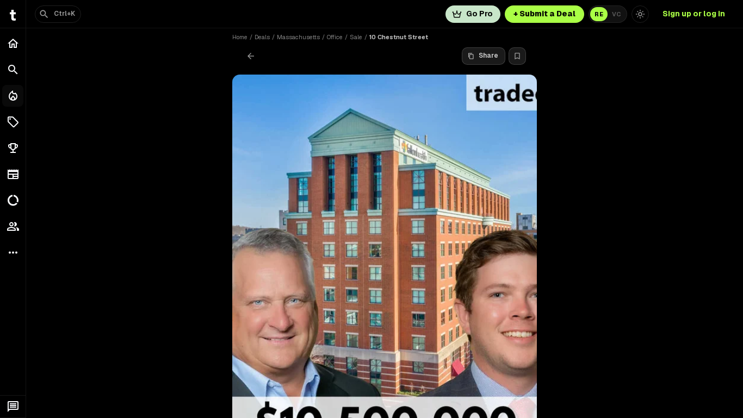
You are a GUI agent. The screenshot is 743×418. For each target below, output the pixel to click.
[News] (12, 174)
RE (599, 14)
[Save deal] (517, 56)
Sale (356, 37)
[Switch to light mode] (640, 14)
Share (488, 55)
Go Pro (479, 14)
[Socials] (12, 226)
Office (335, 37)
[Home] (12, 43)
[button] (12, 122)
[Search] (12, 70)
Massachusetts (298, 37)
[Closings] (12, 96)
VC (616, 14)
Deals (262, 37)
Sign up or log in (693, 14)
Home (239, 37)
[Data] (12, 200)
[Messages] (12, 406)
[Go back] (250, 56)
